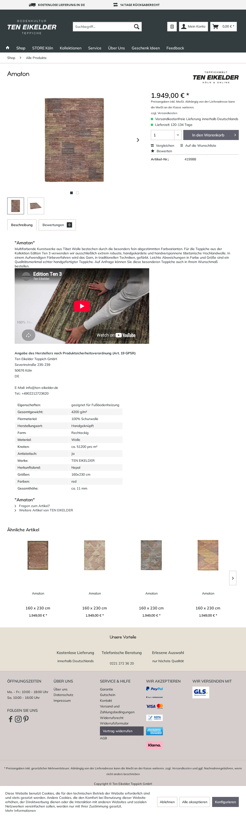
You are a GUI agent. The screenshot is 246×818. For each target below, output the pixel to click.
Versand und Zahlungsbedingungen (117, 709)
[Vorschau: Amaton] (15, 206)
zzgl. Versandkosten (164, 113)
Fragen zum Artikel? (34, 506)
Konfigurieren (225, 802)
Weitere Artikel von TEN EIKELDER (45, 510)
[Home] (7, 48)
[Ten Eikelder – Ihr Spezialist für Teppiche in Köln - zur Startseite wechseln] (32, 26)
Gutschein (107, 695)
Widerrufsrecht (111, 718)
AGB (103, 738)
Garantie (106, 689)
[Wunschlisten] (172, 26)
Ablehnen (167, 802)
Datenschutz (63, 695)
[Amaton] (38, 555)
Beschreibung (22, 225)
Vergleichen (164, 145)
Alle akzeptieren (194, 802)
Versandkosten (182, 768)
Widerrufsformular (114, 723)
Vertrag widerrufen (117, 731)
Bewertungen (56, 225)
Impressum (62, 700)
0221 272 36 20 (122, 663)
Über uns (61, 689)
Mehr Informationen (20, 810)
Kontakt (106, 700)
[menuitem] (107, 26)
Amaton (38, 593)
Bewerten (164, 151)
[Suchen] (137, 26)
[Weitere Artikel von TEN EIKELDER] (215, 78)
